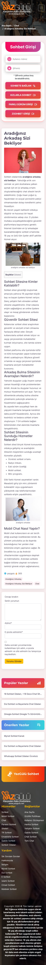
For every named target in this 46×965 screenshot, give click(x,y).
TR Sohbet (7, 832)
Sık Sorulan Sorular (11, 856)
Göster (17, 275)
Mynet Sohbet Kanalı (14, 736)
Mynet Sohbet (8, 868)
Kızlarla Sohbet (21, 95)
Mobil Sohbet (8, 816)
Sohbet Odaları (9, 845)
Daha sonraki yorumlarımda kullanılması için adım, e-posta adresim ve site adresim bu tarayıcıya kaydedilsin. (23, 650)
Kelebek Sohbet (9, 889)
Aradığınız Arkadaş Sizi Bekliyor (18, 584)
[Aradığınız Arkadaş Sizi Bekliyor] (23, 160)
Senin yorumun (12, 601)
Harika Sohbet (31, 824)
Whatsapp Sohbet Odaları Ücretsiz (21, 756)
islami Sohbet (8, 881)
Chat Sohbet (31, 836)
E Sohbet (6, 877)
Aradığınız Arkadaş (13, 579)
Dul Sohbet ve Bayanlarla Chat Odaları (22, 704)
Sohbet (5, 812)
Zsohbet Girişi (21, 113)
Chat (37, 584)
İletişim (5, 864)
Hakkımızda (7, 860)
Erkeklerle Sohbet (10, 836)
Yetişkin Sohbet (32, 828)
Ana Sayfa (29, 812)
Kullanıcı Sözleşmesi (34, 820)
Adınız (8, 623)
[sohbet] (18, 8)
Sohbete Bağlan (21, 85)
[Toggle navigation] (41, 8)
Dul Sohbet (7, 872)
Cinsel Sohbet (8, 885)
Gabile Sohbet (8, 840)
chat (25, 191)
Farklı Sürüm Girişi (21, 104)
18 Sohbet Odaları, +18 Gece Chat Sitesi (23, 694)
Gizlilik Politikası (32, 816)
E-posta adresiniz (14, 632)
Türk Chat (29, 840)
